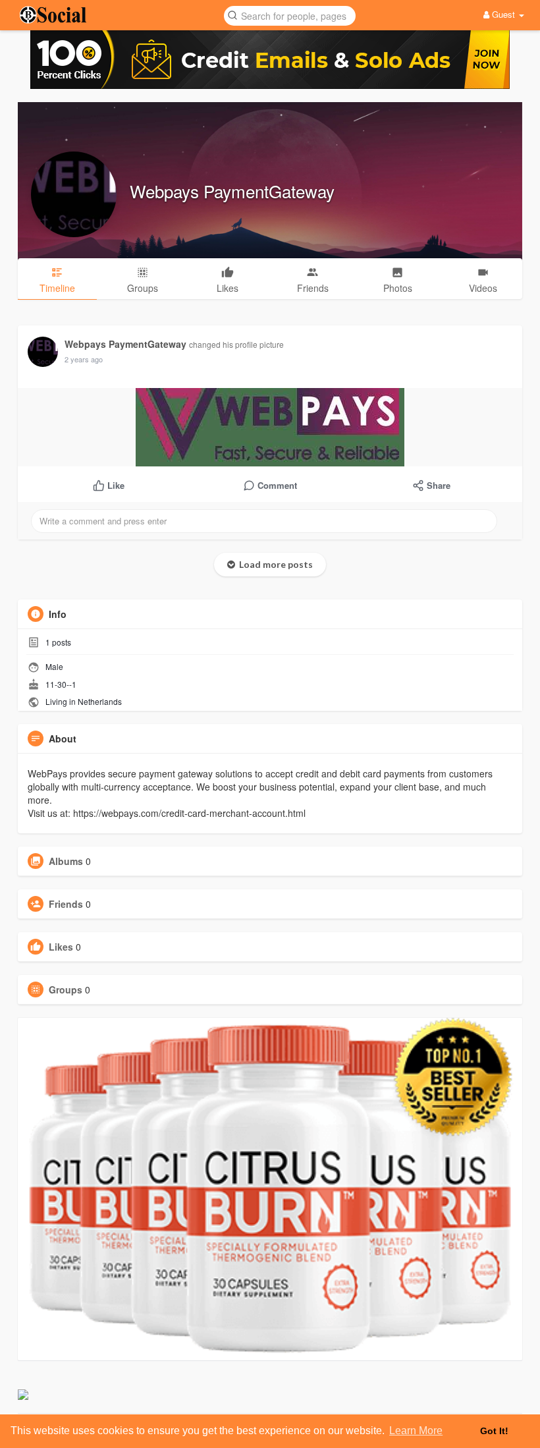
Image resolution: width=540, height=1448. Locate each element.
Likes (61, 946)
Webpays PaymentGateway (232, 191)
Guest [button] (503, 14)
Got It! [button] (494, 1431)
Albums (66, 861)
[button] (289, 15)
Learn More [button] (416, 1430)
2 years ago (84, 359)
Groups (65, 989)
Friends (66, 904)
